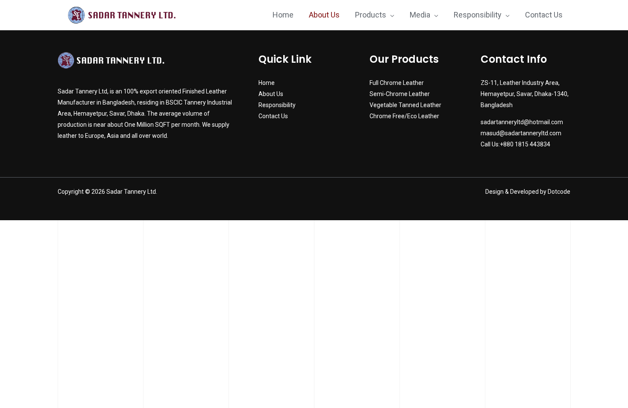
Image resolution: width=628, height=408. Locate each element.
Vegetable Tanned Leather (405, 105)
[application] (390, 15)
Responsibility (277, 105)
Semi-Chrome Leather (400, 93)
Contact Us (273, 116)
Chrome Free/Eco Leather (404, 116)
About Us (270, 93)
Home (266, 82)
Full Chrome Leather (397, 82)
